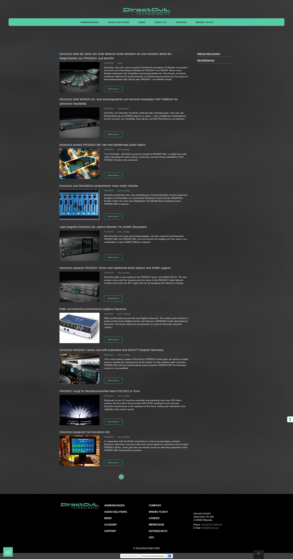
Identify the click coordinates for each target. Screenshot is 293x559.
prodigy (126, 150)
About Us (161, 22)
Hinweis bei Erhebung (130, 556)
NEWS (108, 518)
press (120, 63)
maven (120, 109)
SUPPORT (110, 531)
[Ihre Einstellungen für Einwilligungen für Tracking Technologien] (290, 419)
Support (181, 22)
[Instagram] (202, 505)
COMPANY (155, 505)
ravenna (126, 314)
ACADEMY (110, 524)
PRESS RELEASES (208, 54)
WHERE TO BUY (205, 22)
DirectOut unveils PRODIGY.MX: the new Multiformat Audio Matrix (102, 144)
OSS (151, 537)
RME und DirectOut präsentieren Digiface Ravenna (93, 309)
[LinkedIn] (209, 505)
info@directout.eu (210, 528)
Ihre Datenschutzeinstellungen (152, 556)
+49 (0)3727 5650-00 (211, 524)
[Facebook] (195, 505)
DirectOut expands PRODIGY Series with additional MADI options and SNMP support (115, 267)
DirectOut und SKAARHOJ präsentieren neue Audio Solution (99, 185)
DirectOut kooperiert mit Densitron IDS (85, 432)
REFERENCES (206, 60)
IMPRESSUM (156, 524)
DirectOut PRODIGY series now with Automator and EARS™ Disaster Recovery (111, 350)
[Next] (186, 476)
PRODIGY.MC (129, 239)
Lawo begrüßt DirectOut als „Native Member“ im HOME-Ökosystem (103, 226)
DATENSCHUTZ (158, 531)
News (142, 22)
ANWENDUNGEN (114, 505)
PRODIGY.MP (111, 204)
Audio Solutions (119, 22)
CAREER (154, 518)
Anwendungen (89, 22)
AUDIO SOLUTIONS (115, 512)
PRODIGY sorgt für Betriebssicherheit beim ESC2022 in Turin (100, 391)
